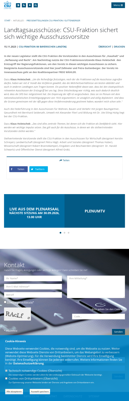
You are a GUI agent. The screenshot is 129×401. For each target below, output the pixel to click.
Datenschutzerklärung (28, 363)
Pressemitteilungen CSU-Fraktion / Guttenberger (53, 20)
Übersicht (104, 46)
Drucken (119, 46)
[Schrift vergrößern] (30, 5)
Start (7, 20)
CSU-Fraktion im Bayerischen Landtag (43, 46)
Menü (117, 5)
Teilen (66, 160)
